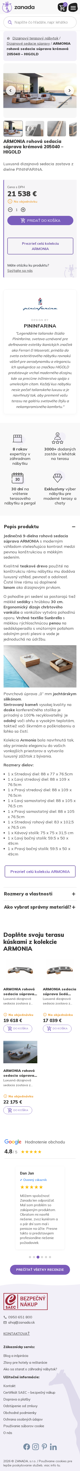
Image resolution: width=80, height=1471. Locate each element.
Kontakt (9, 1386)
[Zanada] (18, 6)
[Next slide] (69, 90)
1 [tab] (30, 1257)
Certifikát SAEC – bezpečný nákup (29, 1392)
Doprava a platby (16, 1399)
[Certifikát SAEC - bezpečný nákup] (40, 1301)
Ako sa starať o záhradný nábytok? (30, 1369)
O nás (7, 1433)
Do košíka (20, 1028)
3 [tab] (38, 1257)
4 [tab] (42, 1257)
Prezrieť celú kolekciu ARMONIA (40, 246)
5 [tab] (46, 1257)
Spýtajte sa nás (20, 270)
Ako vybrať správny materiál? (37, 907)
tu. (59, 1465)
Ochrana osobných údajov (23, 1419)
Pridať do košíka (43, 220)
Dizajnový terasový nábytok (35, 38)
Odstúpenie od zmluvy (20, 1406)
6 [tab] (50, 1257)
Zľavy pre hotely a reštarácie (25, 1362)
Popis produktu (21, 526)
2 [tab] (34, 1257)
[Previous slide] (11, 90)
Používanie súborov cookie (23, 1426)
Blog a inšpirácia (15, 1356)
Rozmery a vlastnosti (28, 894)
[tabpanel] (40, 1208)
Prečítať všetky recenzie (40, 1269)
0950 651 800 (20, 1317)
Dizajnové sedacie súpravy (28, 43)
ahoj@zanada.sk (21, 1322)
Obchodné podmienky (19, 1413)
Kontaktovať (16, 1334)
